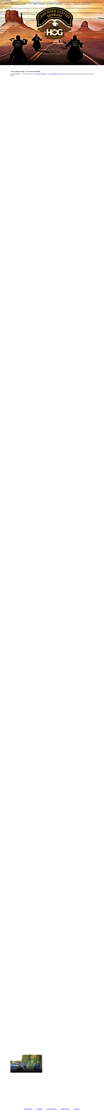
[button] (52, 21)
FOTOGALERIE (85, 4)
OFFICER (49, 4)
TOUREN (67, 4)
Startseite (28, 1109)
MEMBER (42, 4)
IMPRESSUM (65, 1109)
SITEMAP (39, 1109)
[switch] (1, 9)
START (35, 4)
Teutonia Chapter (40, 74)
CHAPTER (58, 4)
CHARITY (76, 4)
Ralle (80, 74)
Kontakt (77, 1109)
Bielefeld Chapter (56, 74)
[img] (20, 4)
